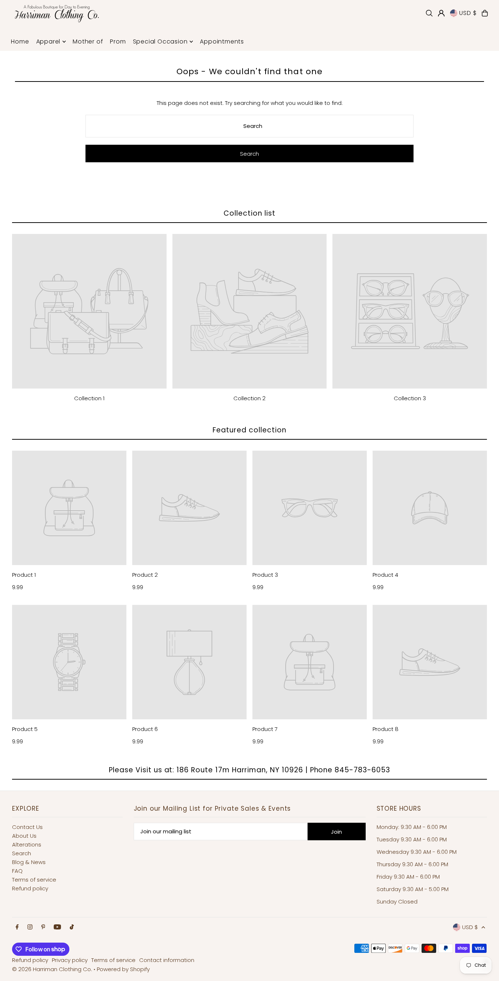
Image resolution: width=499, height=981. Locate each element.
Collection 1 (89, 398)
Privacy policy (70, 960)
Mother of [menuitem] (88, 41)
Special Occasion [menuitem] (160, 41)
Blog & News (29, 862)
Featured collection (249, 430)
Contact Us (27, 827)
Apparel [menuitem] (48, 41)
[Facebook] (17, 927)
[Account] (441, 13)
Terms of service (34, 879)
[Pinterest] (43, 927)
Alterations (26, 844)
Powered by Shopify (123, 969)
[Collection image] (89, 311)
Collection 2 (249, 398)
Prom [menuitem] (118, 41)
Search (21, 853)
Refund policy (30, 888)
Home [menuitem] (20, 41)
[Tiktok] (72, 927)
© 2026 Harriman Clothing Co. (53, 969)
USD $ (467, 13)
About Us (24, 836)
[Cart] (485, 13)
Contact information (166, 960)
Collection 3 (410, 398)
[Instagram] (30, 927)
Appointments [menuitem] (222, 41)
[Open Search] (429, 13)
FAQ (17, 871)
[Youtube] (57, 927)
